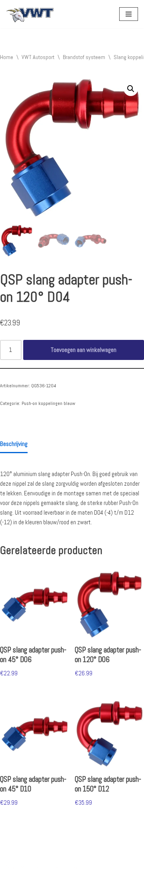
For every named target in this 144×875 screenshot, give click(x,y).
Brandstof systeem (84, 57)
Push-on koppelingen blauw (48, 403)
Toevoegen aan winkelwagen (83, 350)
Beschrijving (14, 444)
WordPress (86, 867)
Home (6, 57)
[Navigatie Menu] (128, 14)
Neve (11, 867)
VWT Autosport (38, 57)
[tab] (14, 444)
